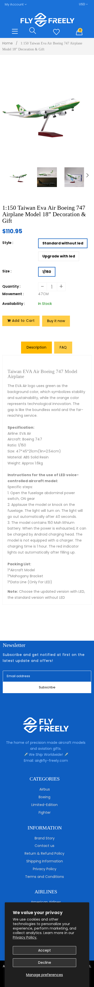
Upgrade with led (58, 256)
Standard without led (62, 243)
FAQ (63, 347)
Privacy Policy (44, 868)
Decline (44, 962)
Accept (44, 950)
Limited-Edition (44, 804)
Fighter (45, 812)
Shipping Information (44, 861)
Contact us (44, 845)
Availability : (13, 303)
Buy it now (56, 320)
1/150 (46, 271)
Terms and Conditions (44, 876)
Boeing (44, 796)
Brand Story (45, 838)
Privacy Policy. (25, 937)
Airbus (44, 789)
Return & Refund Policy (44, 853)
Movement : (13, 293)
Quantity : (11, 286)
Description (36, 347)
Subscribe (47, 687)
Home (7, 43)
